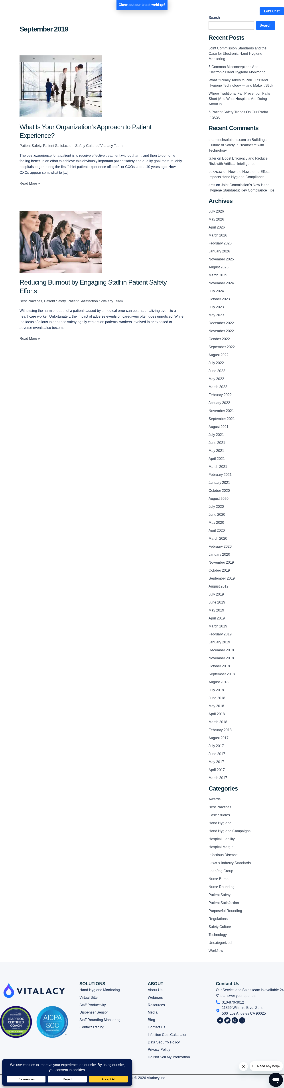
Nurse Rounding (222, 887)
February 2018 (220, 730)
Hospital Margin (221, 847)
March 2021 (218, 467)
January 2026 (219, 251)
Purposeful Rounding (225, 911)
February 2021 (220, 475)
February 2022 (220, 395)
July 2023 (216, 307)
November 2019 (221, 562)
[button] (161, 6)
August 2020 (219, 498)
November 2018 (221, 658)
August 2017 (219, 738)
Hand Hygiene (220, 823)
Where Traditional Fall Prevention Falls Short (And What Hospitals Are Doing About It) (239, 99)
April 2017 (217, 770)
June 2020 (217, 514)
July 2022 (216, 363)
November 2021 (221, 411)
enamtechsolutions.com (227, 140)
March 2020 (218, 538)
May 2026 (216, 219)
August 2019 (219, 586)
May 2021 (216, 451)
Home (97, 11)
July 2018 (216, 690)
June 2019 (217, 602)
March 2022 (218, 387)
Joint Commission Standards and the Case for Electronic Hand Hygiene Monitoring (237, 53)
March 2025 (218, 275)
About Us (146, 11)
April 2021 (217, 459)
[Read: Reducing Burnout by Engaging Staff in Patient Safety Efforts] (61, 241)
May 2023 (216, 315)
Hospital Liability (222, 839)
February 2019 (220, 634)
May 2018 (216, 706)
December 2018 (221, 650)
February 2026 (220, 243)
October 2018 (219, 666)
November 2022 (221, 331)
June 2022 (217, 371)
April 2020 (217, 530)
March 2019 (218, 626)
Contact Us (193, 11)
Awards (215, 799)
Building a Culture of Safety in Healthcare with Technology (238, 145)
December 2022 (221, 323)
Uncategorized (220, 943)
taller (212, 158)
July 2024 (216, 291)
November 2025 (221, 259)
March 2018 (218, 722)
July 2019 (216, 594)
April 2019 (217, 618)
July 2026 (216, 211)
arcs (212, 185)
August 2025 (219, 267)
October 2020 (219, 490)
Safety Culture (86, 146)
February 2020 (220, 546)
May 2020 (216, 522)
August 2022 (219, 355)
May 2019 (216, 610)
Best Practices (31, 301)
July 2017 (216, 746)
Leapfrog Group (221, 871)
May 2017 (216, 762)
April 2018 (217, 714)
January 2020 (219, 554)
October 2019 (219, 570)
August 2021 (219, 427)
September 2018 (222, 674)
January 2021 (219, 482)
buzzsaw (216, 172)
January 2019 (219, 642)
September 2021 (222, 419)
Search (266, 25)
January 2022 (219, 403)
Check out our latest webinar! (142, 5)
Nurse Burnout (220, 879)
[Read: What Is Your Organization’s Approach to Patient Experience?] (61, 86)
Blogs (171, 11)
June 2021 (217, 443)
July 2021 (216, 435)
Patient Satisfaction (58, 146)
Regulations (218, 919)
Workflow (216, 951)
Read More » (30, 183)
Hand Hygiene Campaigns (229, 831)
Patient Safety (30, 146)
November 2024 (221, 283)
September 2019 (222, 578)
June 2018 (217, 698)
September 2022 (222, 347)
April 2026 (217, 227)
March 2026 (218, 235)
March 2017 (218, 778)
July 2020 (216, 506)
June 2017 (217, 754)
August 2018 (219, 682)
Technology (218, 935)
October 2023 (219, 299)
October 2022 (219, 339)
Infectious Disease (223, 855)
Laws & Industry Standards (230, 863)
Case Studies (219, 815)
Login (215, 11)
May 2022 (216, 379)
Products (118, 11)
